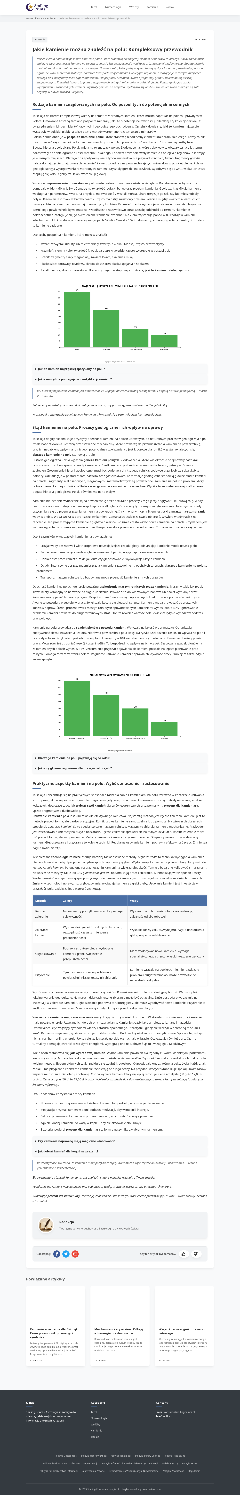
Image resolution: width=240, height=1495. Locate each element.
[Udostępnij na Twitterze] (66, 1254)
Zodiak (170, 7)
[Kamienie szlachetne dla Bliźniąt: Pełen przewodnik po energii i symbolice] (55, 1302)
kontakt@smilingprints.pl (179, 1412)
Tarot (94, 7)
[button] (184, 1254)
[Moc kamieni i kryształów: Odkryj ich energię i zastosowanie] (120, 1302)
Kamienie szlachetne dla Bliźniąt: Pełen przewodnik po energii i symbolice (54, 1333)
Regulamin (194, 1470)
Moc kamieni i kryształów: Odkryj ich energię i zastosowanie (118, 1331)
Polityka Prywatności (173, 1470)
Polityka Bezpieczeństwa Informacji (59, 1470)
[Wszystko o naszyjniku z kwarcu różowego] (184, 1302)
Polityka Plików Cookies (147, 1455)
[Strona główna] (38, 7)
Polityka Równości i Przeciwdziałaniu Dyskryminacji (130, 1463)
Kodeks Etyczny (170, 1463)
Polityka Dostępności (66, 1455)
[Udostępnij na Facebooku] (56, 1254)
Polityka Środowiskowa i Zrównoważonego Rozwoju (70, 1463)
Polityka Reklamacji (121, 1455)
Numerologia (113, 7)
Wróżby (134, 7)
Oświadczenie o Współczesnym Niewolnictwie (134, 1470)
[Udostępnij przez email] (75, 1254)
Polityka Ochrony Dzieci (94, 1455)
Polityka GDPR (189, 1463)
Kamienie (152, 7)
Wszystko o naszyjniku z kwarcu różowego (182, 1331)
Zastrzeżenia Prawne (93, 1470)
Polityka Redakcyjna (174, 1455)
